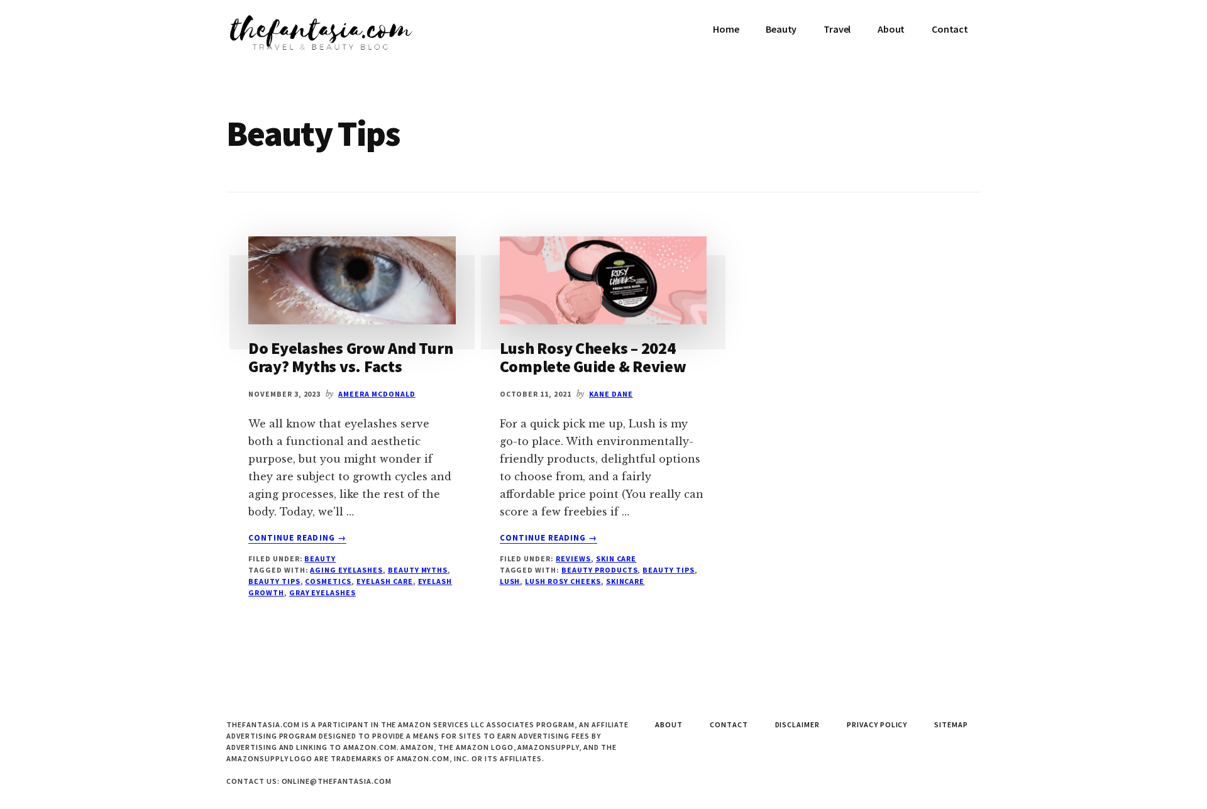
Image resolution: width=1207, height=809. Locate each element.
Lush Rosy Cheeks (562, 581)
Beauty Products (599, 570)
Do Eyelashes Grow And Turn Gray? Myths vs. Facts (350, 357)
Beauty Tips (274, 581)
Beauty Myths (418, 570)
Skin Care (616, 558)
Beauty (320, 558)
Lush (510, 581)
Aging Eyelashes (346, 570)
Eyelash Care (384, 581)
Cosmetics (328, 581)
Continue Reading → (297, 538)
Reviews (573, 558)
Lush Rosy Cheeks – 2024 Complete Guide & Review (593, 357)
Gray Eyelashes (322, 592)
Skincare (625, 581)
